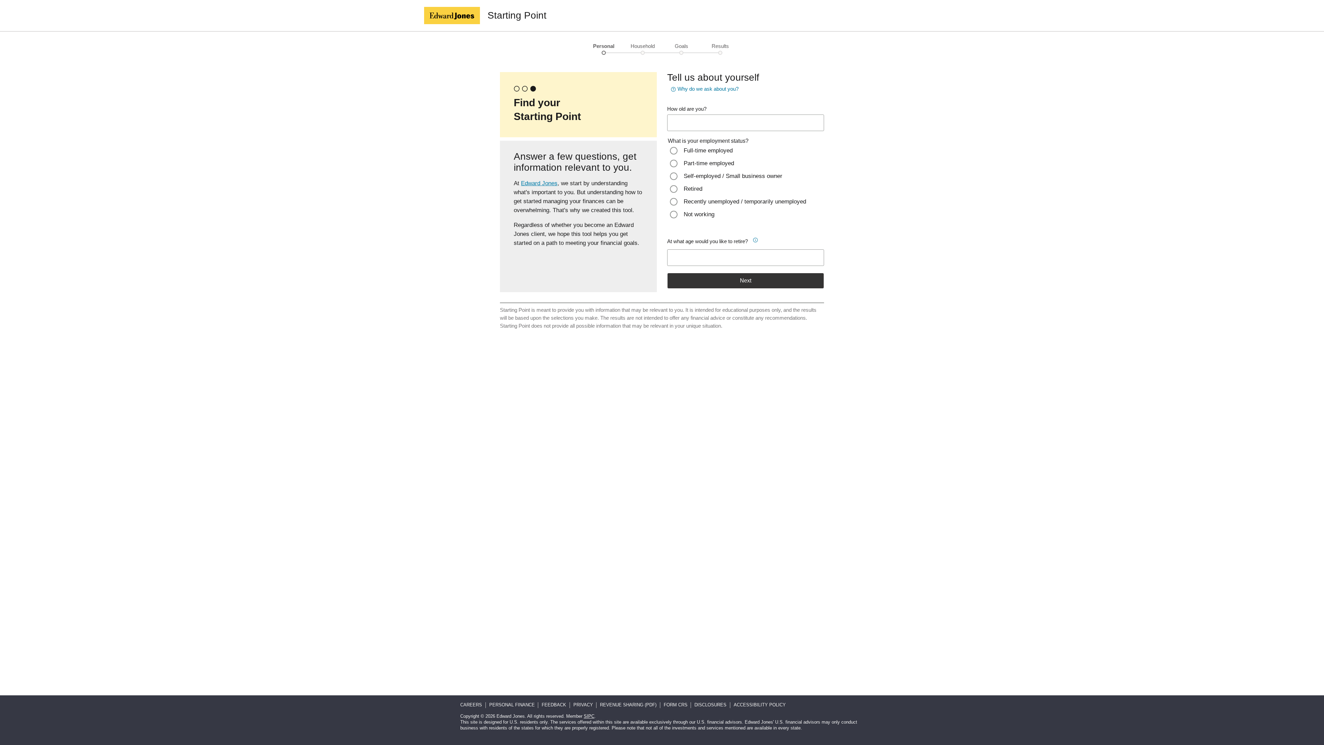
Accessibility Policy (760, 704)
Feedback (554, 704)
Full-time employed (708, 150)
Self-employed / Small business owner (733, 176)
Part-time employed (709, 163)
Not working (699, 214)
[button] (758, 239)
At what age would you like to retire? (707, 241)
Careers (471, 704)
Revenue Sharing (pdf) (628, 704)
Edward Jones (539, 183)
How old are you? (686, 109)
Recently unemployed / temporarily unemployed (745, 201)
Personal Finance (512, 704)
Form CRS (676, 704)
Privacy (583, 704)
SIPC (589, 716)
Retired (693, 189)
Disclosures (710, 704)
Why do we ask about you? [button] (708, 89)
